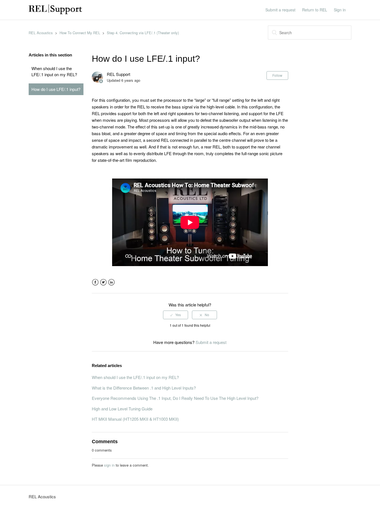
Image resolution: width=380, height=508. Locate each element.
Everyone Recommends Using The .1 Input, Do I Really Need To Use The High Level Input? (175, 398)
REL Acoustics (41, 32)
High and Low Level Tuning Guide (122, 409)
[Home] (55, 12)
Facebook (95, 282)
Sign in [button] (340, 10)
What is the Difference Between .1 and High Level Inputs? (144, 388)
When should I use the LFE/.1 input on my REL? (54, 71)
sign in (109, 465)
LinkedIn (111, 282)
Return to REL (314, 10)
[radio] (175, 315)
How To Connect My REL (80, 32)
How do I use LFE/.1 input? (55, 89)
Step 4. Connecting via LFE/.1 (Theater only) (143, 32)
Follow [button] (277, 75)
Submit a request (280, 10)
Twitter (103, 282)
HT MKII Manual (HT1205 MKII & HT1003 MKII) (135, 419)
